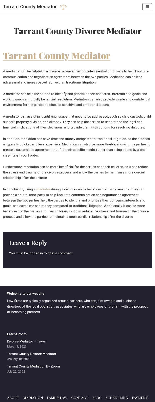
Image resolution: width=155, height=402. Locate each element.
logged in (36, 253)
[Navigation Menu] (147, 6)
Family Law (57, 397)
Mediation (33, 397)
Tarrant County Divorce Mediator (31, 354)
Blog (97, 397)
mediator (43, 189)
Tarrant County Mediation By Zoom (33, 366)
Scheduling (117, 397)
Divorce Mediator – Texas (26, 341)
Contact (79, 397)
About (13, 397)
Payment (140, 397)
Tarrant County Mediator (56, 55)
